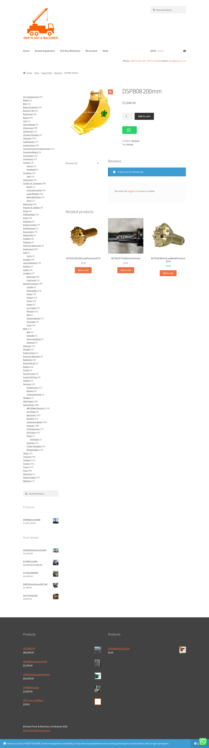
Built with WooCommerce (36, 730)
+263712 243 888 (153, 60)
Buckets (58, 73)
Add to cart (144, 116)
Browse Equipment (45, 50)
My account (91, 50)
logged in (132, 191)
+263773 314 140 (137, 60)
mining (129, 144)
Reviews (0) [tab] (71, 163)
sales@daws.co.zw (177, 60)
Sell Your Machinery (70, 50)
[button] (110, 91)
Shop (36, 73)
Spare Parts (46, 73)
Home (26, 50)
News (105, 50)
